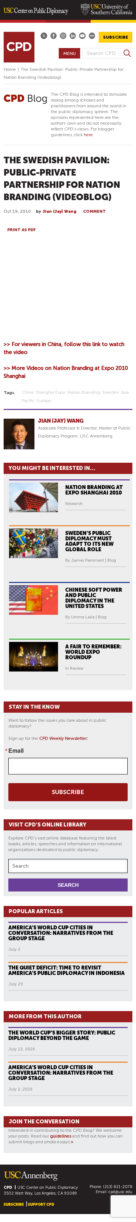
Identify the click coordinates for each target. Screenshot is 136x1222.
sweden (110, 392)
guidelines (60, 1136)
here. (89, 134)
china (27, 392)
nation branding (83, 392)
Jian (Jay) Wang (59, 211)
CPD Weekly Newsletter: (63, 738)
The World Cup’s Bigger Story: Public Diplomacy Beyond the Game (61, 1035)
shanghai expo (50, 392)
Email (16, 751)
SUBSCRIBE (115, 37)
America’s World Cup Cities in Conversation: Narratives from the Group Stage (60, 933)
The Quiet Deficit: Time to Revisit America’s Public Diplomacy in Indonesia (66, 970)
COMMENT (94, 211)
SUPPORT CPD (41, 1204)
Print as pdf (21, 230)
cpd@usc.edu (120, 1191)
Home (10, 69)
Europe (44, 400)
